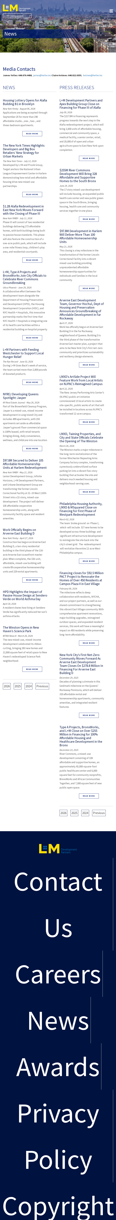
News (58, 1020)
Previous (42, 686)
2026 (7, 686)
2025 (18, 686)
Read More (32, 133)
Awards (58, 1066)
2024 (29, 686)
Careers (58, 974)
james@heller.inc (42, 75)
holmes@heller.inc (92, 75)
